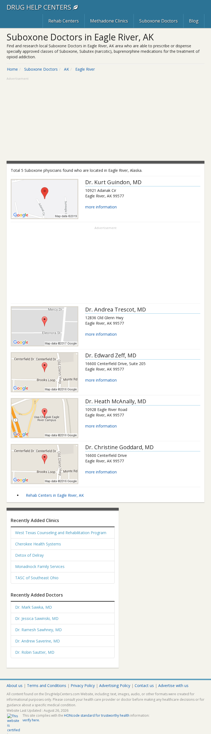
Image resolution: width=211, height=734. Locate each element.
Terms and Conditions (46, 685)
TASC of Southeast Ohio (37, 577)
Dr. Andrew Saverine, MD (37, 641)
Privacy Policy (83, 685)
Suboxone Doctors (158, 21)
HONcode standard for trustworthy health (96, 715)
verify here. (31, 720)
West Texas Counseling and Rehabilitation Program (60, 532)
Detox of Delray (29, 555)
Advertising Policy (114, 685)
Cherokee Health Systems (38, 544)
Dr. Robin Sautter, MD (34, 652)
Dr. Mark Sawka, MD (33, 607)
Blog (194, 21)
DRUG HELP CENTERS (40, 7)
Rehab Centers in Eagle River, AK (55, 495)
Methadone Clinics (109, 21)
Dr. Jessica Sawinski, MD (37, 618)
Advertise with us (173, 685)
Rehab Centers (63, 21)
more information (101, 206)
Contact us (144, 685)
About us (15, 685)
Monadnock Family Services (40, 566)
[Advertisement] (105, 119)
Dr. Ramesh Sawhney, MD (38, 629)
